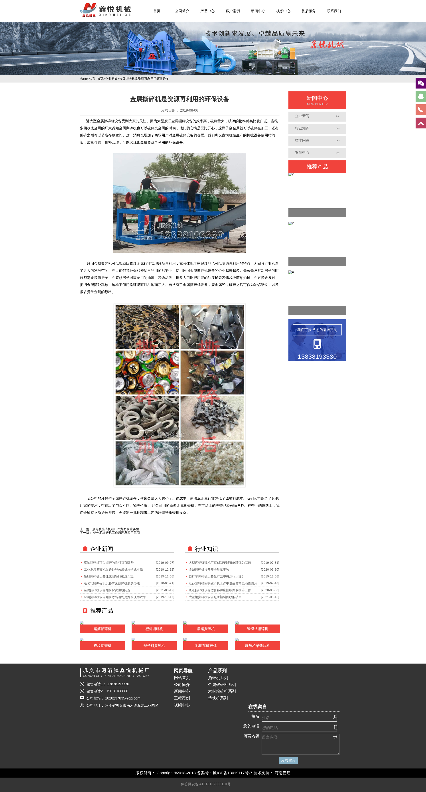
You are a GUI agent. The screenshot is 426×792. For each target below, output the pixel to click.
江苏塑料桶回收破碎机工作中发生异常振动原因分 (223, 583)
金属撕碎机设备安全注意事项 (209, 569)
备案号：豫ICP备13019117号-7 (224, 773)
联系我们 (334, 11)
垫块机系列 (218, 698)
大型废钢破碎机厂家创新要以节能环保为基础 (220, 562)
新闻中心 (258, 11)
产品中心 (207, 11)
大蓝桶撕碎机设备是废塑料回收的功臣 (215, 597)
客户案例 (233, 11)
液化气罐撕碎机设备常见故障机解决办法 (112, 583)
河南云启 (282, 773)
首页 (156, 11)
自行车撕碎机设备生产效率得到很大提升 (217, 576)
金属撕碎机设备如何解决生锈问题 (107, 590)
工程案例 (182, 698)
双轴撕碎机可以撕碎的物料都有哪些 (109, 562)
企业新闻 (111, 79)
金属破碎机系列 (222, 684)
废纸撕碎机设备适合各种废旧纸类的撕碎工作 (220, 590)
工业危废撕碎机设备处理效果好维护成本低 (113, 569)
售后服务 (309, 11)
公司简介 (182, 11)
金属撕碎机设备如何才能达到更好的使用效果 (115, 597)
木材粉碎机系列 (222, 691)
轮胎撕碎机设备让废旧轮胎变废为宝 (109, 576)
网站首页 (182, 678)
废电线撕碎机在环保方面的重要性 (115, 529)
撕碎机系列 (218, 678)
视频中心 (283, 11)
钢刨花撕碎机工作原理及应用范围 (116, 532)
